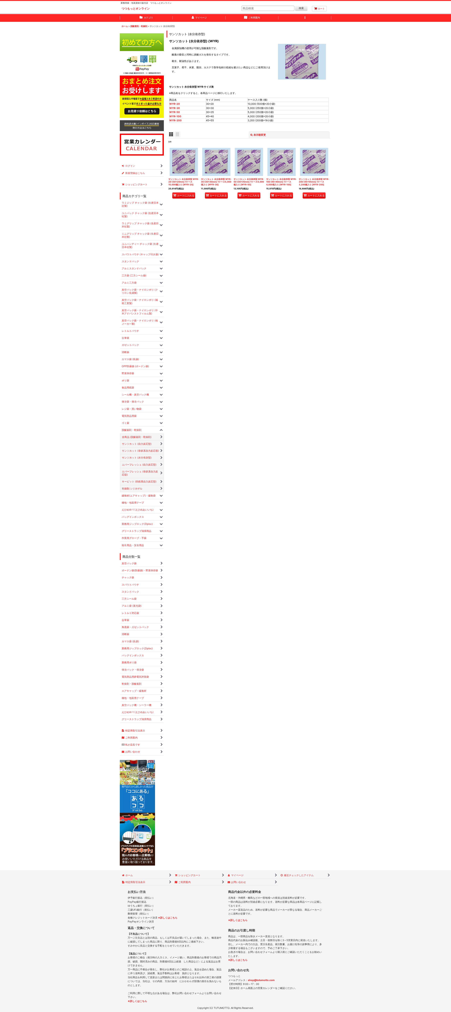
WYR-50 (174, 112)
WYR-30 (174, 107)
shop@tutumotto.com (261, 980)
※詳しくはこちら (167, 917)
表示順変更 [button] (260, 134)
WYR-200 (175, 120)
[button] (304, 18)
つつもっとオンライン (136, 8)
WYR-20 (174, 103)
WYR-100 (175, 116)
